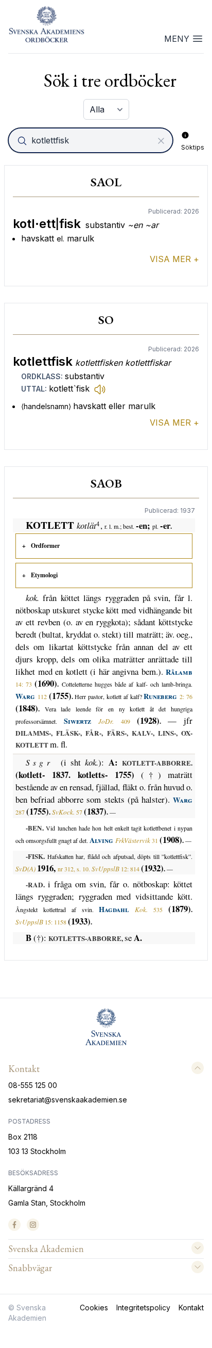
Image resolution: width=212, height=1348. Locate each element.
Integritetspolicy (143, 1307)
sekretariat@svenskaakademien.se (67, 1099)
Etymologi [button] (44, 575)
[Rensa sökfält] (161, 141)
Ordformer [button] (45, 545)
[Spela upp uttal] (100, 389)
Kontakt (191, 1307)
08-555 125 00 (32, 1085)
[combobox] (91, 140)
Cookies (94, 1307)
